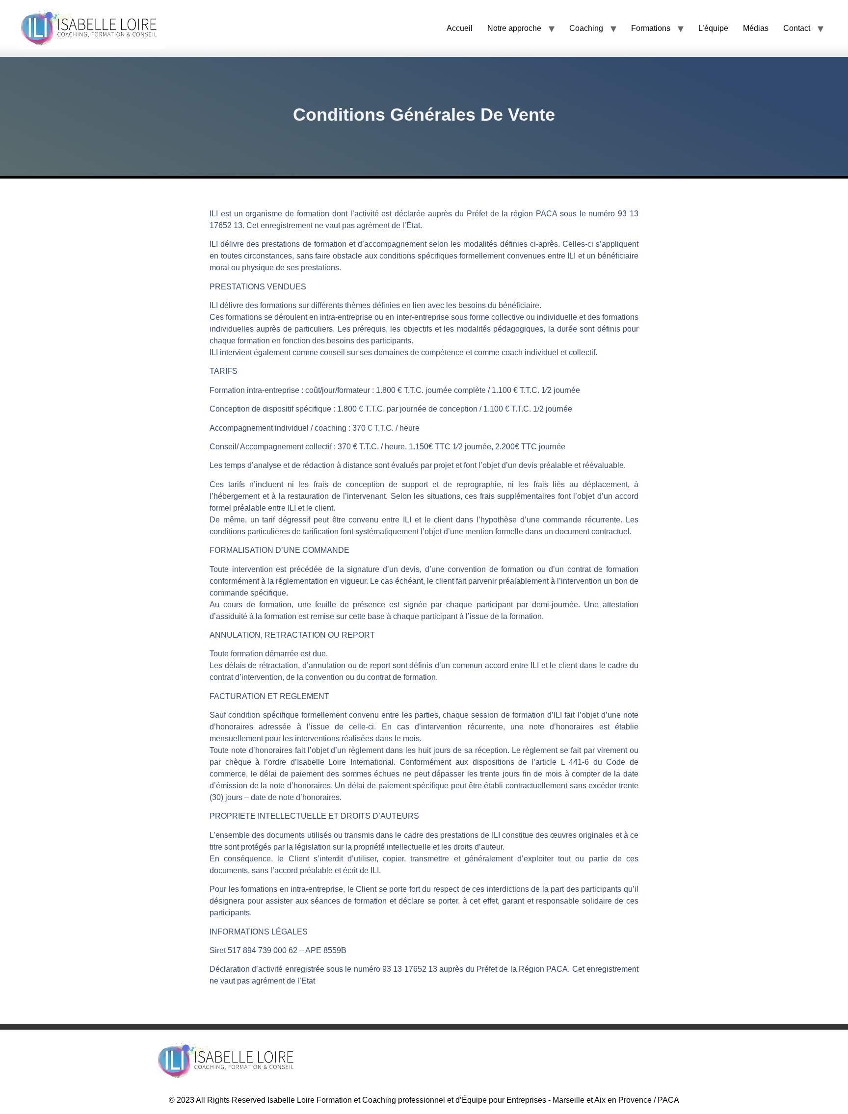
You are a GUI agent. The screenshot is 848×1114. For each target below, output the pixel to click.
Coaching (586, 28)
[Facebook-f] (581, 1061)
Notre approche (514, 28)
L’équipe (713, 28)
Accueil (460, 28)
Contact (796, 28)
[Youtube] (620, 1061)
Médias (755, 28)
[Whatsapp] (601, 1061)
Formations (650, 28)
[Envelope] (640, 1061)
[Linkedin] (659, 1061)
